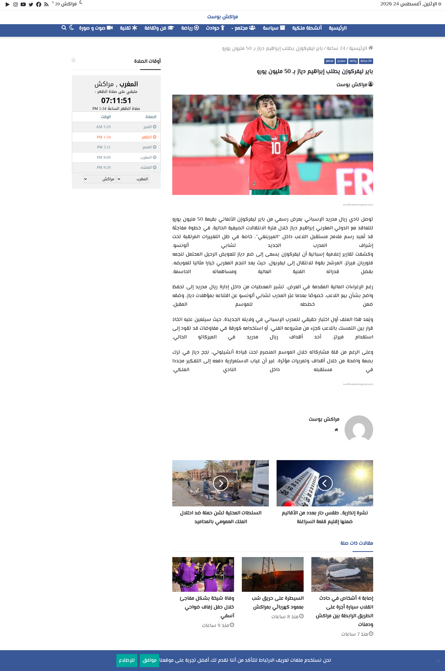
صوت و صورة (93, 28)
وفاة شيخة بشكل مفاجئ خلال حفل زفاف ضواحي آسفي (207, 607)
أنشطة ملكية (307, 28)
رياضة (187, 28)
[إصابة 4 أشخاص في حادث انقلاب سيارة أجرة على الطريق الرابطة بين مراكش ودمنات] (342, 574)
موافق (149, 661)
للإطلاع (127, 661)
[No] (438, 660)
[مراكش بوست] (367, 30)
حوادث (213, 28)
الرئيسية (338, 28)
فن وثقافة (156, 28)
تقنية (126, 28)
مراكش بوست (352, 85)
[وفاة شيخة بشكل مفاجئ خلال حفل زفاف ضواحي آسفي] (203, 574)
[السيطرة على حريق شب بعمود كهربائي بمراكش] (273, 574)
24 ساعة (336, 49)
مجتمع (242, 28)
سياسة (271, 28)
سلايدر (341, 61)
